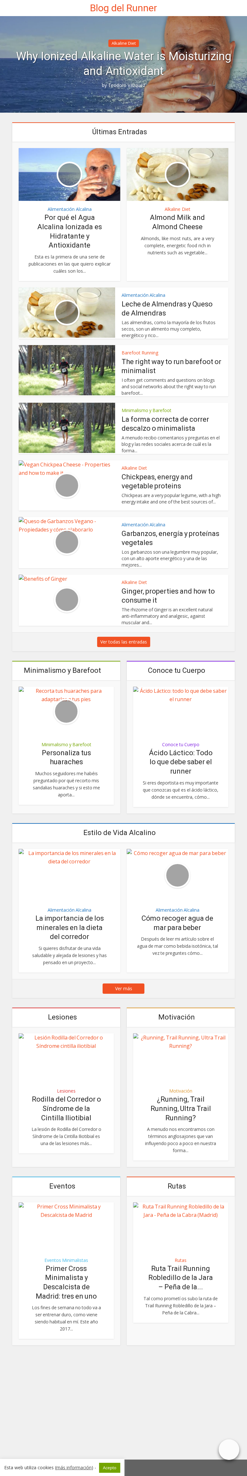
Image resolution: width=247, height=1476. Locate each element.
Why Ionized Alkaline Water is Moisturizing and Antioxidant (123, 64)
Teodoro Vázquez (126, 85)
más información (74, 1467)
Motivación (176, 1017)
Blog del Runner (123, 8)
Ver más (123, 988)
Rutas (177, 1186)
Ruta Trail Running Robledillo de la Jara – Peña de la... (180, 1277)
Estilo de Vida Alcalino (119, 833)
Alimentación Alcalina (70, 209)
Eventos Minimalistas (66, 1260)
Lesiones (62, 1017)
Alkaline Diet (124, 43)
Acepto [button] (109, 1468)
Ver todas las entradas (123, 642)
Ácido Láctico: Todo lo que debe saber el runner (181, 762)
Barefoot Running (140, 353)
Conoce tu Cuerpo (176, 670)
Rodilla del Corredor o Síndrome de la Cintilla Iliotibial (66, 1108)
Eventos (62, 1186)
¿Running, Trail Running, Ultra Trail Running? (181, 1108)
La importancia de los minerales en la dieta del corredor (69, 927)
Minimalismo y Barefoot (146, 410)
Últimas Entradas (119, 132)
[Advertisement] (123, 1405)
